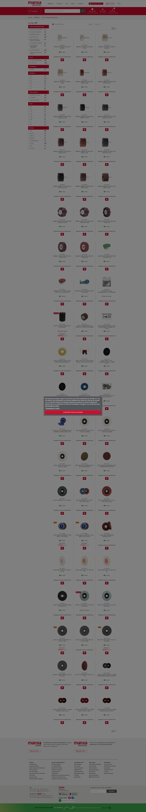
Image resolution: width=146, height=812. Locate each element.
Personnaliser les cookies (53, 408)
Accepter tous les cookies (73, 412)
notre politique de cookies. (52, 406)
